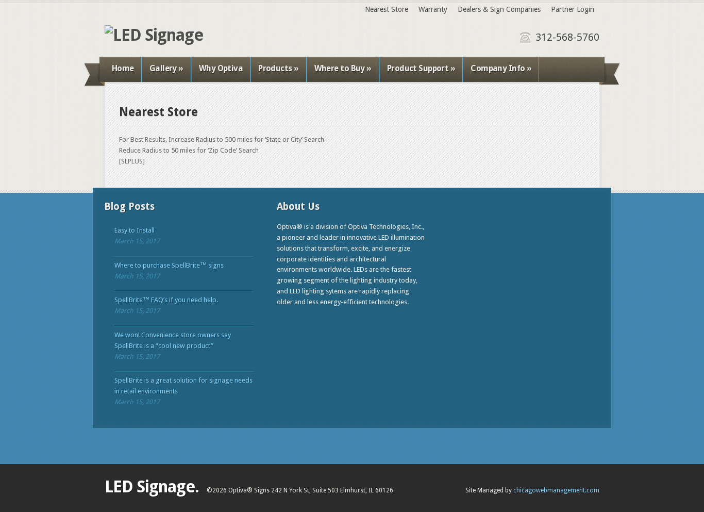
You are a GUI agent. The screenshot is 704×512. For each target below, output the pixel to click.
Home (123, 68)
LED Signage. (152, 487)
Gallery (166, 68)
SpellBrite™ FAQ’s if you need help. (166, 300)
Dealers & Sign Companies (499, 9)
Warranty (432, 9)
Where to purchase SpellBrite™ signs (169, 265)
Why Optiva (221, 68)
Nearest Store (386, 9)
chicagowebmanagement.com (556, 490)
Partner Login (572, 9)
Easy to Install (134, 230)
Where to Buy (343, 68)
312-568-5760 (567, 37)
